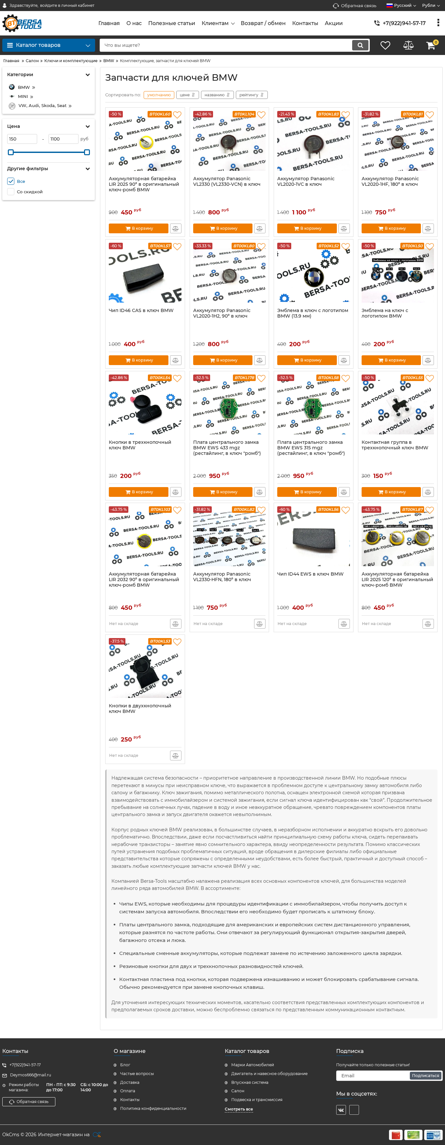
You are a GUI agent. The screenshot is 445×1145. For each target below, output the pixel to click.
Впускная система (249, 1082)
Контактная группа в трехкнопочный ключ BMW (395, 445)
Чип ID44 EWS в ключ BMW (310, 574)
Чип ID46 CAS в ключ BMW (141, 310)
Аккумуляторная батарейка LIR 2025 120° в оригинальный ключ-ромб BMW (397, 579)
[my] (354, 1110)
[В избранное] (177, 115)
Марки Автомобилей (252, 1064)
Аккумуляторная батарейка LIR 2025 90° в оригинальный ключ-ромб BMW (144, 184)
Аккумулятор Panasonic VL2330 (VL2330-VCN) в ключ (227, 181)
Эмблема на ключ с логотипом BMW (385, 313)
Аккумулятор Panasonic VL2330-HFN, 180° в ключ (222, 576)
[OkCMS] (96, 1135)
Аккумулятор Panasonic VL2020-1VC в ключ (306, 181)
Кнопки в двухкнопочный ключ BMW (140, 708)
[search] (360, 45)
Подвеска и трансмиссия (256, 1099)
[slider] (11, 152)
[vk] (341, 1110)
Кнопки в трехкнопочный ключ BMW (140, 445)
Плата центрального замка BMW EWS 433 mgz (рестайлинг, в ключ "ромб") (227, 448)
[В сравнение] (175, 228)
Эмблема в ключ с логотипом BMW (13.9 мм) (312, 313)
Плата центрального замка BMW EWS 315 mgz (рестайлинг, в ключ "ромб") (311, 448)
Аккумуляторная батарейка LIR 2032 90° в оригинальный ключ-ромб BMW (144, 579)
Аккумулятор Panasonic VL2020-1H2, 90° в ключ (222, 313)
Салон (237, 1090)
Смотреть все (239, 1109)
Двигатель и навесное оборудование (269, 1073)
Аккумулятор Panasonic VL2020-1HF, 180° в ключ (390, 181)
